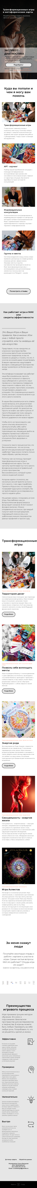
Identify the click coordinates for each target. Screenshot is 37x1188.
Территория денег (13, 593)
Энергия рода (10, 743)
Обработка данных (25, 1159)
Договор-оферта (11, 1159)
